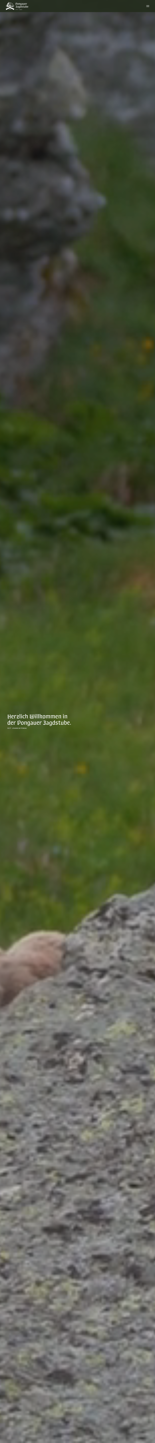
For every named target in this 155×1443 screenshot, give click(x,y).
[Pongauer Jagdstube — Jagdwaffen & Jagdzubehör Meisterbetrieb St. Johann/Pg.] (17, 6)
